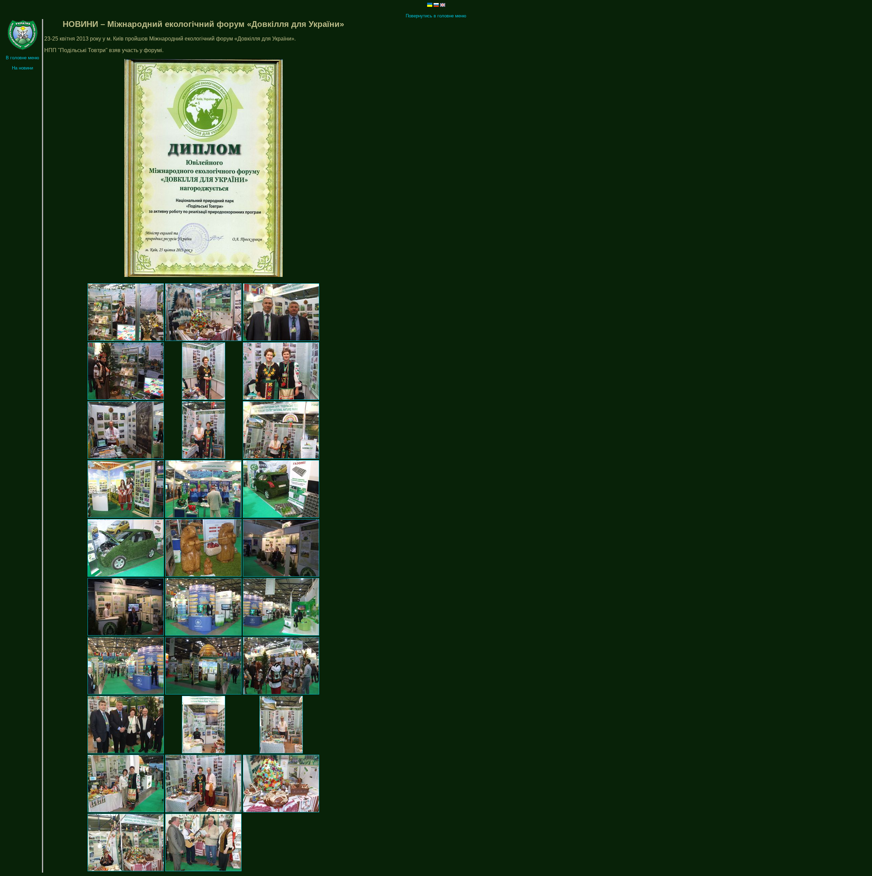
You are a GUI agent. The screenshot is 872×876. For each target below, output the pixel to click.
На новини (22, 68)
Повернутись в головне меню (436, 15)
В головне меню (22, 57)
